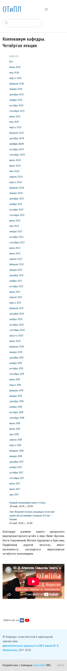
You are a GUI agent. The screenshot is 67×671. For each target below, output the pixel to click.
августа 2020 (16, 335)
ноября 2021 (15, 280)
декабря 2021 (16, 275)
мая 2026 (14, 72)
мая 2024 (14, 171)
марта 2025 (15, 127)
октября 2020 (16, 324)
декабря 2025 (16, 94)
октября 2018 (16, 412)
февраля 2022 (16, 264)
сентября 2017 (16, 478)
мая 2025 (14, 121)
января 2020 (16, 352)
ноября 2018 (15, 406)
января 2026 (15, 89)
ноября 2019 (15, 363)
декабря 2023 (16, 198)
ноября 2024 (16, 143)
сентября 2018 (16, 417)
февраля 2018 (16, 450)
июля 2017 (14, 483)
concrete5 (39, 665)
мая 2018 (14, 434)
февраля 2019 (16, 390)
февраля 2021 (16, 308)
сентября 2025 (17, 111)
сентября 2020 (17, 330)
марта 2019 (15, 385)
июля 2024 (15, 160)
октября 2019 (16, 368)
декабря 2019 (16, 357)
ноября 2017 (15, 467)
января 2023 (15, 231)
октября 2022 (16, 237)
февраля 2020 (16, 346)
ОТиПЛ (12, 9)
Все (11, 61)
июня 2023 (14, 220)
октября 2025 (16, 105)
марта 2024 (15, 182)
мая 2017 (14, 494)
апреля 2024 (16, 176)
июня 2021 (14, 291)
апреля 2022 (15, 259)
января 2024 (16, 193)
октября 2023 (16, 209)
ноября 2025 (15, 100)
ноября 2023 (15, 204)
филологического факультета (20, 646)
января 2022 (15, 269)
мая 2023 (14, 226)
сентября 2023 (16, 215)
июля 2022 (14, 248)
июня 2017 (14, 489)
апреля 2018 (15, 439)
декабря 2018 (16, 401)
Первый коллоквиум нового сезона (27, 502)
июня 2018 (14, 428)
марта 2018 (15, 445)
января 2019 (15, 396)
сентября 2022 (17, 242)
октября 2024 (16, 149)
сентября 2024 (17, 154)
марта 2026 (15, 78)
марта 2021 (15, 302)
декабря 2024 (16, 138)
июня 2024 (15, 165)
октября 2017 (16, 472)
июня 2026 (14, 67)
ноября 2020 (16, 319)
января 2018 (15, 456)
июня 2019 (14, 379)
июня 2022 (14, 253)
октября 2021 (16, 286)
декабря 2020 (16, 313)
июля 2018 (14, 423)
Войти (60, 665)
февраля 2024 (16, 187)
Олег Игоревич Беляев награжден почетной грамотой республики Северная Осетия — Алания (31, 515)
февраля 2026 (16, 83)
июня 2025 (14, 116)
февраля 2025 (16, 132)
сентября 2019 (16, 374)
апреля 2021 (15, 297)
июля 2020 (15, 341)
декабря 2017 (16, 461)
